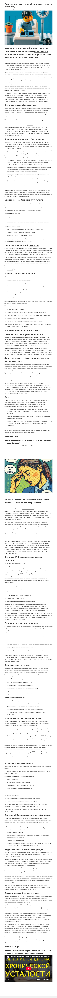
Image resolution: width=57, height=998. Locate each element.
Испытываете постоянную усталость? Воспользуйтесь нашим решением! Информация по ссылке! (28, 54)
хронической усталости (28, 508)
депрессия (30, 125)
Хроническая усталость (32, 200)
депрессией (10, 270)
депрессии (34, 245)
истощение (21, 623)
